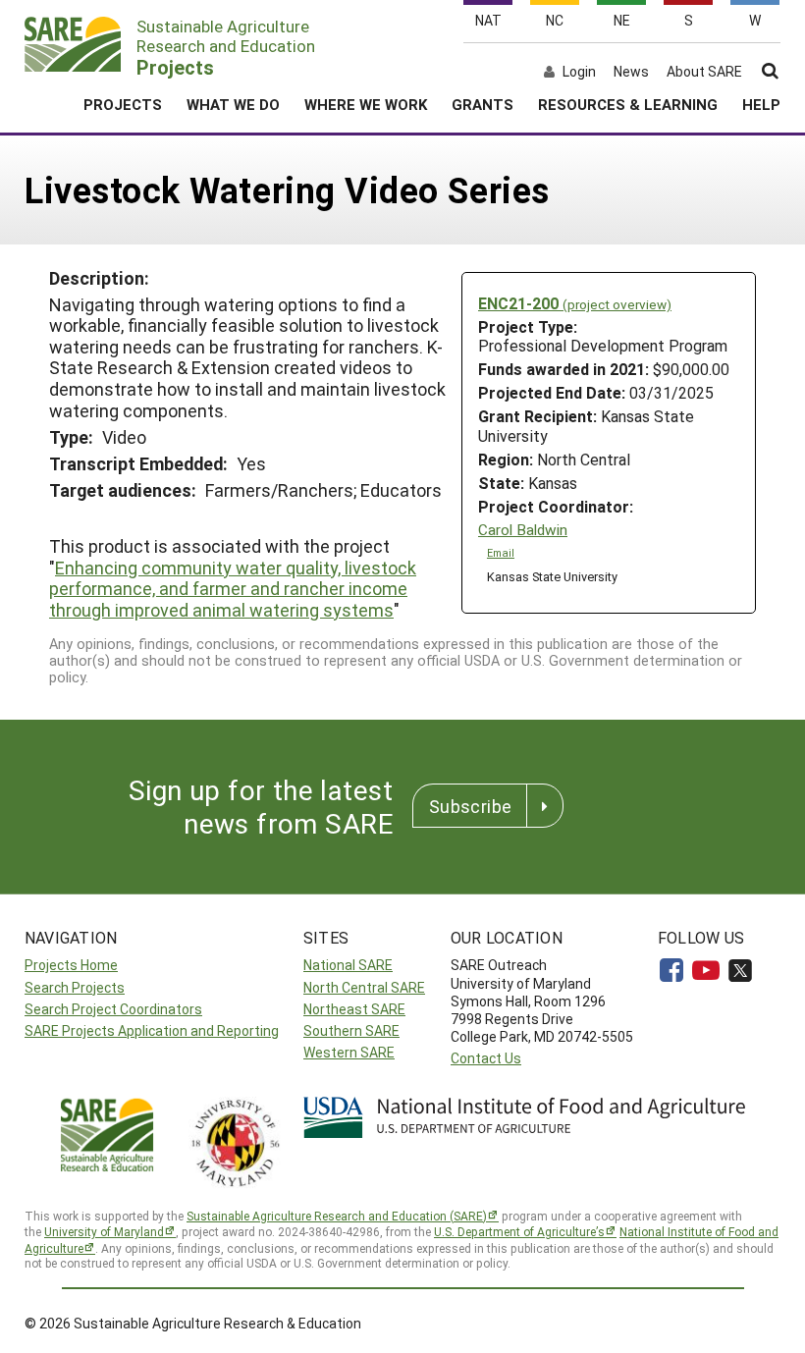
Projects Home (71, 964)
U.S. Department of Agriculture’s (519, 1231)
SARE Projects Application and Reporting (152, 1030)
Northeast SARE (354, 1009)
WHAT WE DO (233, 104)
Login (579, 72)
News (631, 72)
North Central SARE (364, 987)
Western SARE (349, 1052)
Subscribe (470, 806)
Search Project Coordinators (113, 1009)
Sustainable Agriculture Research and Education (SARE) (337, 1215)
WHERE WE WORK (365, 104)
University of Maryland (104, 1231)
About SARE (704, 72)
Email (500, 553)
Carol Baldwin (522, 529)
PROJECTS (122, 104)
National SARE (348, 964)
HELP (761, 104)
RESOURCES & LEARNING (628, 104)
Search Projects (75, 987)
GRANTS (482, 104)
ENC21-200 (574, 303)
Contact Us (486, 1058)
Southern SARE (351, 1030)
